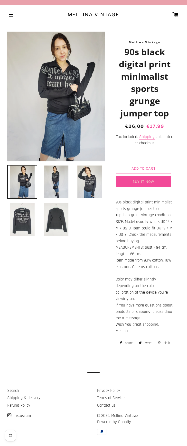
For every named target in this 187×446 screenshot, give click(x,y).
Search (13, 390)
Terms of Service (110, 398)
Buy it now (143, 182)
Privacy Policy (108, 390)
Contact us (106, 405)
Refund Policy (18, 405)
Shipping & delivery (23, 398)
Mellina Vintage (94, 14)
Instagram (21, 415)
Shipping (147, 137)
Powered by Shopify (114, 422)
